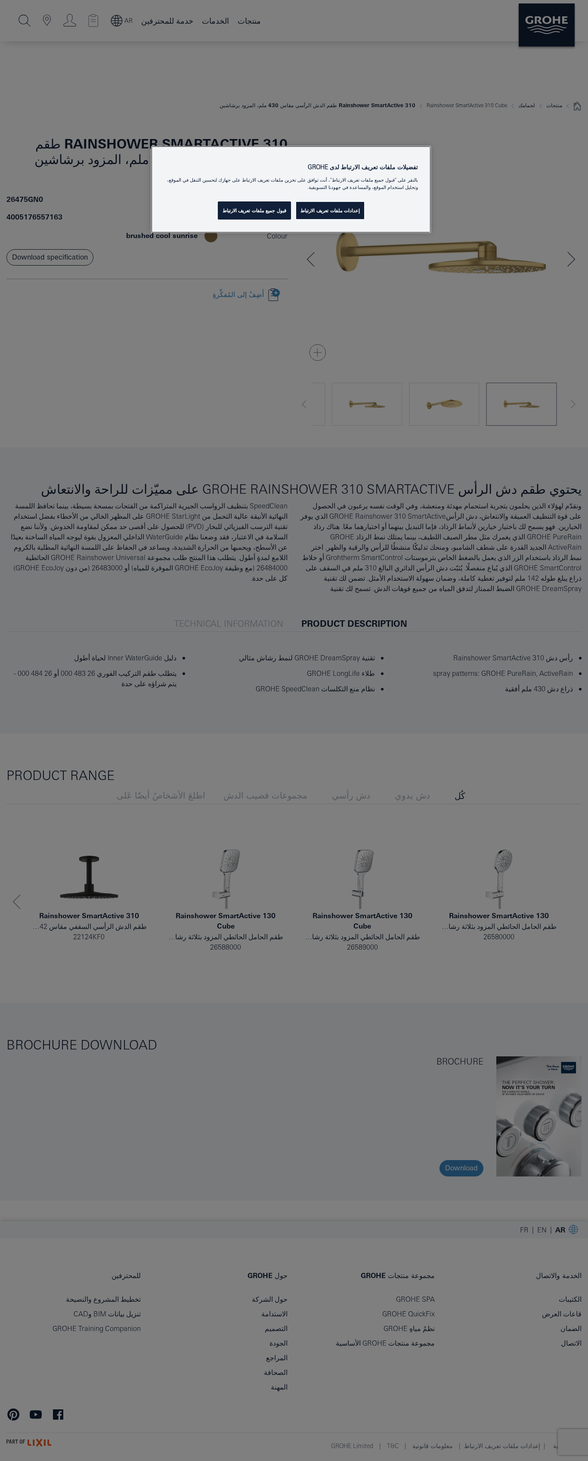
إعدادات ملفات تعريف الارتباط (330, 210)
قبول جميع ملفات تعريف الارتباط (254, 210)
